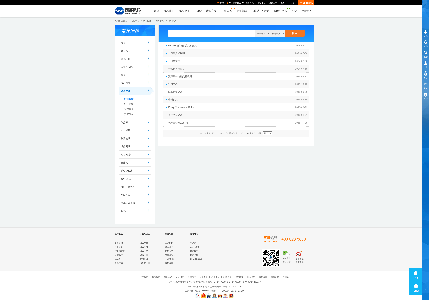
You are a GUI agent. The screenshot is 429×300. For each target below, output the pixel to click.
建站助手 (194, 251)
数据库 (124, 122)
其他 (123, 210)
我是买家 (172, 20)
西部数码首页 (121, 20)
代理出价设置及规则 (178, 122)
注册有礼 (308, 2)
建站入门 (169, 251)
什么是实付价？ (176, 68)
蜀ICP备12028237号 (252, 281)
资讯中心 (250, 2)
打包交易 (173, 84)
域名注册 (169, 11)
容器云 (124, 74)
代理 (426, 67)
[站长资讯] (208, 295)
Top (425, 284)
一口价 (198, 11)
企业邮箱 (241, 11)
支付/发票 (126, 178)
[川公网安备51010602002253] (231, 295)
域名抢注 (184, 11)
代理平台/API (128, 186)
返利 (426, 98)
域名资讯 (204, 277)
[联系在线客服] (214, 295)
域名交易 (160, 20)
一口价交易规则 (176, 53)
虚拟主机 (211, 11)
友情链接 (192, 277)
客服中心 (135, 20)
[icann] (197, 295)
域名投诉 (251, 277)
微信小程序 (127, 170)
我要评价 (227, 277)
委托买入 (173, 99)
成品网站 (125, 146)
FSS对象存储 (128, 202)
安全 (294, 11)
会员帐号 (125, 50)
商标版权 (280, 11)
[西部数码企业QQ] (220, 295)
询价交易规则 (175, 114)
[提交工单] (225, 295)
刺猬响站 (125, 138)
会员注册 (169, 243)
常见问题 (147, 20)
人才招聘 (180, 277)
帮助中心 (262, 2)
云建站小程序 (260, 11)
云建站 (124, 162)
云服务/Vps (170, 255)
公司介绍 (119, 243)
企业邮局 (125, 130)
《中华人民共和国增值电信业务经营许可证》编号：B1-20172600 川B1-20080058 (205, 281)
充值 (426, 78)
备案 (282, 2)
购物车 (224, 3)
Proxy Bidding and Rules (181, 107)
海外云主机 (145, 263)
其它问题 (129, 114)
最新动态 (119, 255)
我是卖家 (129, 104)
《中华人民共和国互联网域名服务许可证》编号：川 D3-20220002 (214, 286)
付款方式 (168, 277)
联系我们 (119, 263)
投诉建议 (239, 277)
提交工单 (273, 2)
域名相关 (125, 82)
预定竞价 (129, 109)
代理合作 (306, 11)
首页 (156, 11)
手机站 (193, 243)
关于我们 (144, 277)
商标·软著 (126, 154)
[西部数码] (128, 11)
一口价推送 (174, 61)
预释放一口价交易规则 (180, 76)
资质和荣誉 (120, 251)
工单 (426, 88)
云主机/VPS (127, 66)
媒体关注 (119, 259)
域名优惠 (144, 243)
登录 (293, 2)
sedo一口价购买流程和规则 (182, 45)
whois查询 (195, 247)
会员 (426, 35)
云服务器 (226, 11)
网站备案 (125, 194)
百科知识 (275, 277)
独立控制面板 (196, 259)
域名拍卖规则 (175, 91)
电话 (426, 56)
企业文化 (119, 247)
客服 (426, 45)
